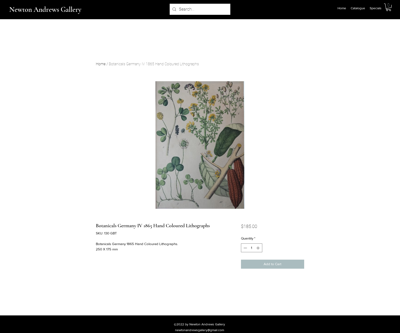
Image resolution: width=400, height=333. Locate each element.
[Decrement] (245, 248)
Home (101, 64)
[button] (388, 7)
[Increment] (258, 248)
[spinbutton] (251, 248)
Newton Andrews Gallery (45, 9)
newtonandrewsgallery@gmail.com (199, 330)
